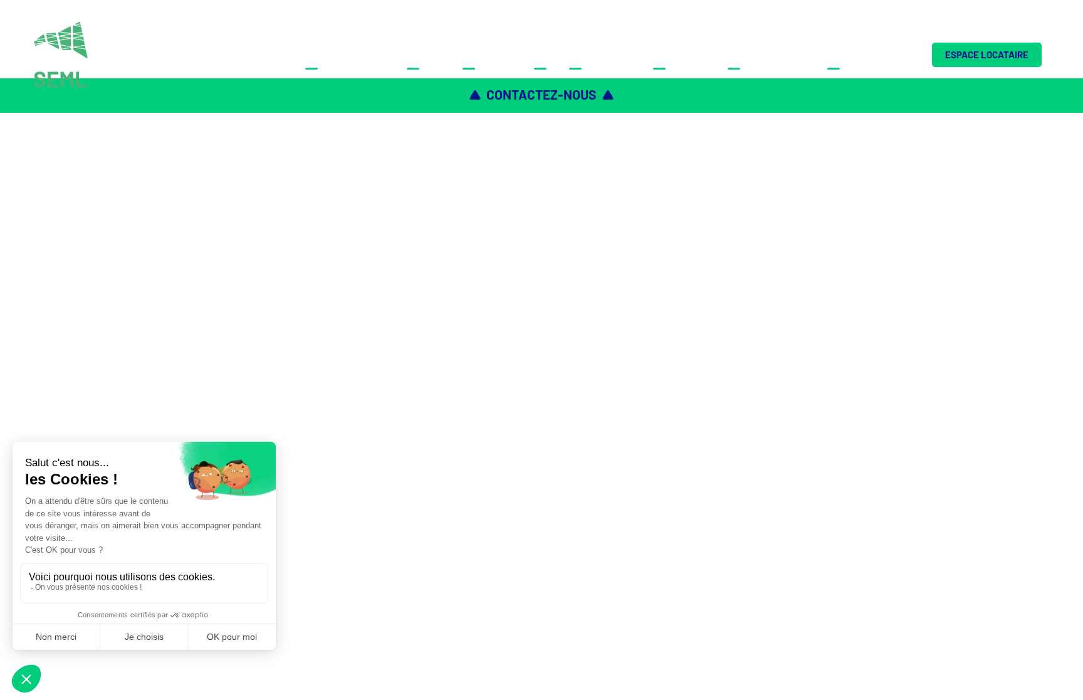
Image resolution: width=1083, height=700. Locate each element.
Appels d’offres (769, 55)
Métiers (426, 55)
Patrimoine (490, 55)
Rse (544, 55)
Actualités (682, 55)
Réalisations (603, 55)
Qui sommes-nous (348, 55)
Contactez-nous (870, 55)
